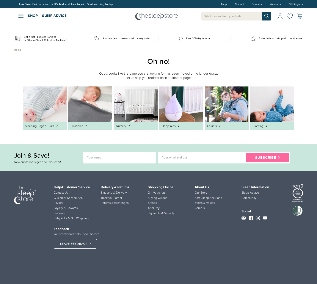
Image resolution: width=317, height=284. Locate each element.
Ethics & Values (205, 203)
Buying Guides (157, 198)
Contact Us (61, 192)
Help (224, 4)
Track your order (111, 198)
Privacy (58, 203)
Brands (152, 203)
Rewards (257, 4)
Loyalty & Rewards (66, 208)
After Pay (154, 208)
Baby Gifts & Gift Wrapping (71, 218)
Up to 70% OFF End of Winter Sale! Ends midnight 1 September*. (61, 4)
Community (249, 198)
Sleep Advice (250, 192)
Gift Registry (296, 4)
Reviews (59, 213)
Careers (200, 208)
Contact (239, 4)
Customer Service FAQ (68, 198)
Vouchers (275, 4)
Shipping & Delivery (114, 192)
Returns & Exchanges (115, 203)
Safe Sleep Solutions (208, 198)
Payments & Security (161, 213)
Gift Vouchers (156, 192)
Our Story (201, 192)
